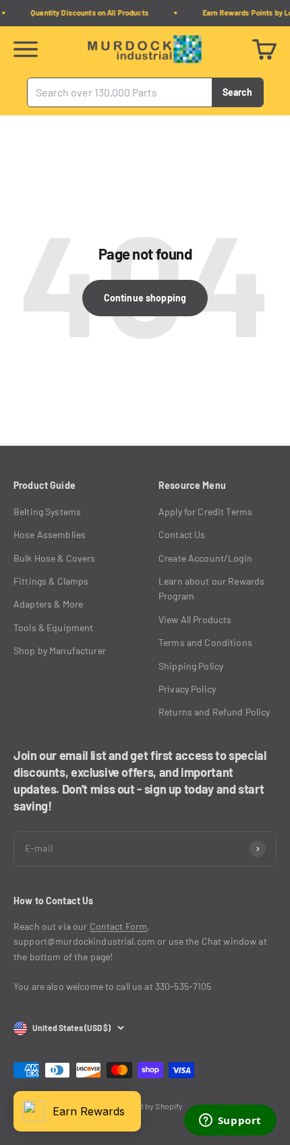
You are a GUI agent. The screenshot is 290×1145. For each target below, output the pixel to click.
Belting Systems (47, 511)
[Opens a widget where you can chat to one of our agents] (230, 1121)
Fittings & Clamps (50, 581)
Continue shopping (145, 297)
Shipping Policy (190, 666)
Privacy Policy (187, 689)
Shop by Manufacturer (59, 650)
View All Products (194, 619)
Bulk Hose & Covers (54, 558)
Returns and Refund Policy (214, 711)
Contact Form (119, 926)
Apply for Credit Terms (205, 511)
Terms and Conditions (205, 642)
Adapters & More (48, 604)
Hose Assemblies (49, 534)
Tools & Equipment (53, 627)
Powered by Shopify (147, 1106)
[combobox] (120, 92)
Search (237, 91)
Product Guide (44, 485)
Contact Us (181, 534)
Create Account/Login (205, 558)
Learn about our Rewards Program (211, 588)
